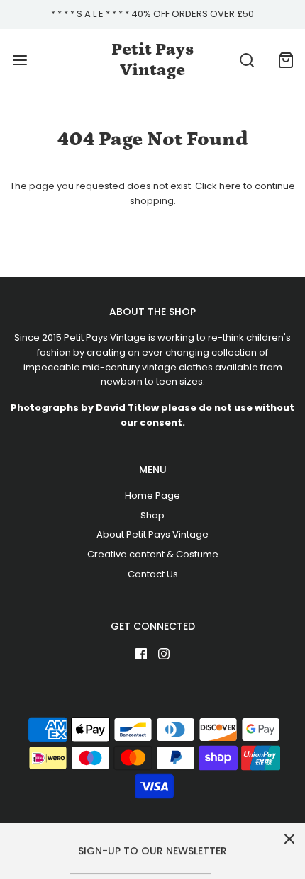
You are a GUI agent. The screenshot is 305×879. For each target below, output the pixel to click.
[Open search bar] (246, 59)
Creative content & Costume (152, 554)
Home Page (152, 495)
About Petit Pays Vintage (152, 534)
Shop (152, 515)
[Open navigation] (19, 59)
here (230, 186)
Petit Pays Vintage (152, 59)
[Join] (230, 851)
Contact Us (153, 574)
